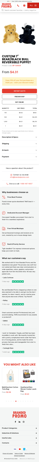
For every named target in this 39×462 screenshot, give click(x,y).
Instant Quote (19, 91)
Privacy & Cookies (8, 453)
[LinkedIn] (19, 422)
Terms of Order (19, 453)
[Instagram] (23, 422)
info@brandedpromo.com (19, 177)
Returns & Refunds (30, 453)
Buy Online (19, 102)
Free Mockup (19, 96)
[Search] (3, 10)
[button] (6, 401)
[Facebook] (15, 422)
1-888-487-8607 (26, 184)
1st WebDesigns (30, 458)
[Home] (7, 5)
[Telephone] (18, 5)
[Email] (24, 5)
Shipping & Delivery (19, 455)
